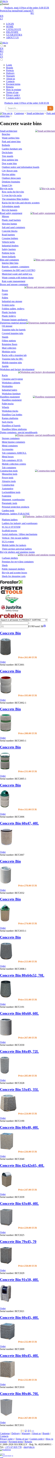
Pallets (5, 297)
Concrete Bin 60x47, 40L (19, 823)
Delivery (10, 73)
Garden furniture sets (12, 149)
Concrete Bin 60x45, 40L (19, 1317)
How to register (13, 89)
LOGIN (10, 24)
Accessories (7, 449)
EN (1, 16)
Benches (6, 134)
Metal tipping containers (13, 442)
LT (1, 18)
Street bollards (9, 256)
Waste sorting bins (10, 138)
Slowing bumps (9, 223)
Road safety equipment (11, 213)
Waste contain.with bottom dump (18, 277)
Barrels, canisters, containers (15, 266)
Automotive (7, 488)
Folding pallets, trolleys (13, 308)
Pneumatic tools (9, 503)
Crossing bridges (10, 238)
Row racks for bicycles (13, 191)
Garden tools (8, 510)
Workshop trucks (10, 411)
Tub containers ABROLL (14, 453)
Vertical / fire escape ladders (15, 538)
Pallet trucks (8, 403)
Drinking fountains (11, 181)
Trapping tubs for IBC (12, 359)
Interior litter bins (10, 263)
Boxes (5, 290)
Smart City (7, 185)
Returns (10, 87)
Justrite (5, 366)
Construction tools (9, 470)
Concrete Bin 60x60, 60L (19, 1013)
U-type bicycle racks (12, 195)
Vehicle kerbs (8, 242)
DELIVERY (12, 32)
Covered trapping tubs (12, 333)
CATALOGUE (13, 29)
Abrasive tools (9, 481)
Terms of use (12, 92)
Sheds (5, 565)
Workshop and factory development (17, 369)
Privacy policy (13, 95)
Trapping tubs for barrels (14, 329)
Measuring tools (9, 474)
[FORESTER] (11, 585)
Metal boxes (8, 456)
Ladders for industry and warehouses (19, 523)
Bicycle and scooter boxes (14, 572)
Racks (5, 375)
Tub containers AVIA (12, 460)
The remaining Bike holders (15, 199)
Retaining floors (9, 344)
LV (32, 10)
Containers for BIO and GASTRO (18, 270)
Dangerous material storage (13, 322)
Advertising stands (11, 206)
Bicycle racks (6, 188)
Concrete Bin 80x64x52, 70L (22, 975)
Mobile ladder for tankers (14, 545)
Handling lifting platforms (14, 429)
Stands (5, 337)
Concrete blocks (9, 231)
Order (3, 662)
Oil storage (7, 326)
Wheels (5, 407)
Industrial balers (9, 390)
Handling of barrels (11, 425)
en (5, 45)
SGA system (8, 541)
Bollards (6, 145)
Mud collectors (9, 348)
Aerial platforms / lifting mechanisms (19, 534)
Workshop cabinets (11, 382)
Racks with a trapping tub (14, 355)
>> (32, 1430)
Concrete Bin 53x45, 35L (19, 1089)
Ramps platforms (10, 418)
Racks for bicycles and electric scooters (21, 202)
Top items (12, 10)
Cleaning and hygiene (12, 379)
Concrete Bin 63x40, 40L (19, 1203)
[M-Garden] (11, 602)
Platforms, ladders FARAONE (15, 513)
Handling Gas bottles (12, 414)
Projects (4, 10)
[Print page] (44, 626)
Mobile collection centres (14, 464)
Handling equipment (10, 396)
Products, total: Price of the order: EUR (26, 7)
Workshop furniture (11, 393)
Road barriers (8, 234)
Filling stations (9, 340)
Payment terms (13, 84)
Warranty (10, 76)
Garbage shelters (10, 558)
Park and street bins (11, 141)
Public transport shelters (13, 569)
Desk (19, 10)
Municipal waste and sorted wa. (17, 274)
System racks (8, 305)
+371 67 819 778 (13, 1447)
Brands (9, 67)
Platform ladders (10, 519)
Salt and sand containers (13, 227)
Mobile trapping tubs (12, 362)
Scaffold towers (9, 530)
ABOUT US (12, 37)
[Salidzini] (6, 1451)
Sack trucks (7, 422)
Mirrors (5, 216)
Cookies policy (13, 98)
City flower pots (9, 170)
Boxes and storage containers (14, 284)
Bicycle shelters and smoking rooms (17, 552)
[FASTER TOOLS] (11, 593)
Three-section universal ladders (17, 549)
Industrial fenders (10, 245)
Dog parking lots (10, 159)
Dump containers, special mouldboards (18, 432)
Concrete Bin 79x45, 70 (18, 1242)
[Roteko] (11, 617)
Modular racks (9, 351)
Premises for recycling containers (18, 561)
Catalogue (19, 113)
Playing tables (8, 174)
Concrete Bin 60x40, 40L (19, 1127)
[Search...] (50, 108)
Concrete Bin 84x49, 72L (19, 1051)
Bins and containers (9, 259)
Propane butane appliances (15, 319)
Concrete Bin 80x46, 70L (19, 1394)
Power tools (7, 477)
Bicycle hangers (9, 210)
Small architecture (35, 113)
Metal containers (10, 445)
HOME (9, 26)
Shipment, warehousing (13, 499)
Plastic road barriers (11, 220)
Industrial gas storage (12, 301)
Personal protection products (15, 507)
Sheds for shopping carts (14, 576)
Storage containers (11, 438)
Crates (5, 294)
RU (32, 13)
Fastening (6, 496)
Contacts (26, 10)
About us (10, 78)
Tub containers (9, 467)
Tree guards (7, 156)
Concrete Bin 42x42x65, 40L (22, 1165)
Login (9, 65)
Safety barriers (9, 249)
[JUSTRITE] (11, 612)
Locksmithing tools (11, 492)
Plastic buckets (9, 312)
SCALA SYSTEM (11, 527)
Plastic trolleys (9, 316)
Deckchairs (7, 152)
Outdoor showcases (11, 178)
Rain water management (13, 281)
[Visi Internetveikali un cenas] (6, 1455)
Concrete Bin (10, 633)
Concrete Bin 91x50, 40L (19, 1280)
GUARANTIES (14, 34)
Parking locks (8, 253)
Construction (8, 485)
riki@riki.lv (29, 1447)
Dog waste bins (9, 163)
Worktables (7, 386)
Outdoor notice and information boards (20, 167)
